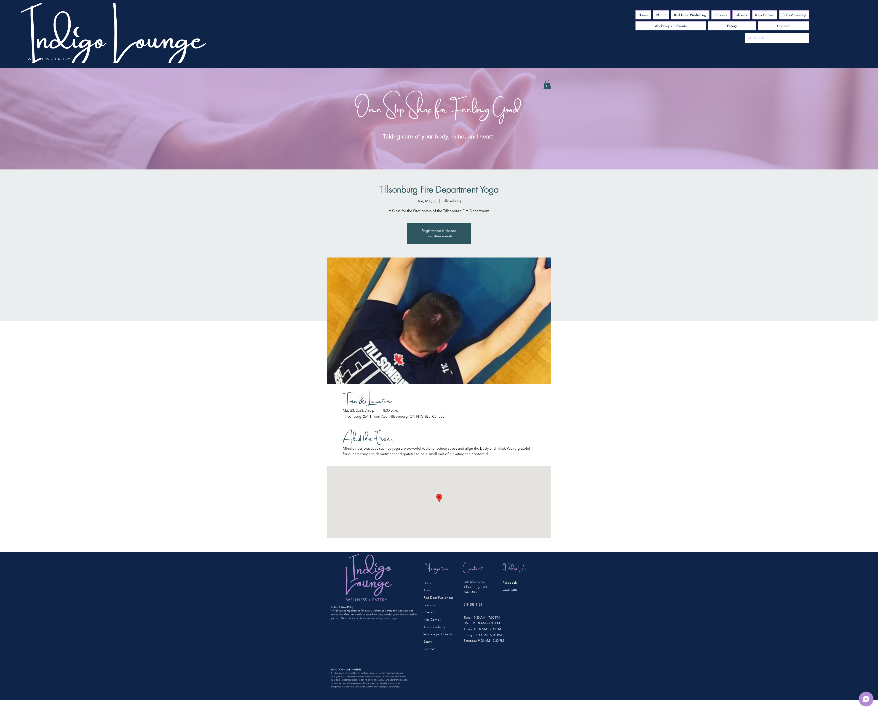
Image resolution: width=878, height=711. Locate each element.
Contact (429, 649)
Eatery (427, 641)
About (428, 590)
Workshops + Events (438, 634)
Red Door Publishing (438, 598)
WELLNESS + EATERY (49, 59)
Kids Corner (432, 619)
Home (427, 583)
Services (429, 605)
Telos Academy (434, 627)
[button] (721, 14)
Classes (428, 612)
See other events (439, 236)
